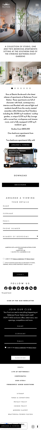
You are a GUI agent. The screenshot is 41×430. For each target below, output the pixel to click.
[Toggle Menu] (37, 5)
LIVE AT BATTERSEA (20, 372)
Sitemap (20, 393)
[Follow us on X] (14, 288)
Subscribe (20, 358)
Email (6, 221)
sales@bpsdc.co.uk (25, 252)
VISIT (20, 367)
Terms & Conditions (18, 259)
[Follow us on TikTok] (26, 288)
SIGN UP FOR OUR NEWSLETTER (20, 301)
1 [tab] (12, 88)
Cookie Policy (20, 406)
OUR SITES (19, 380)
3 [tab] (18, 88)
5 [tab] (23, 88)
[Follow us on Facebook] (6, 288)
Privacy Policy (30, 259)
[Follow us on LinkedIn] (22, 288)
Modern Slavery (20, 410)
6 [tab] (26, 88)
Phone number (11, 228)
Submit (20, 274)
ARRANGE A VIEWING (20, 145)
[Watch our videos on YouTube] (18, 288)
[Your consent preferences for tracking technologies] (37, 426)
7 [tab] (29, 88)
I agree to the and (19, 259)
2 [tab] (15, 88)
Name (6, 206)
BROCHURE (20, 185)
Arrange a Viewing (10, 426)
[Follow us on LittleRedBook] (35, 288)
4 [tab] (21, 88)
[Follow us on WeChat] (31, 288)
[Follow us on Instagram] (10, 288)
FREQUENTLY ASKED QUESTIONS (20, 384)
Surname (8, 213)
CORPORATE (20, 376)
